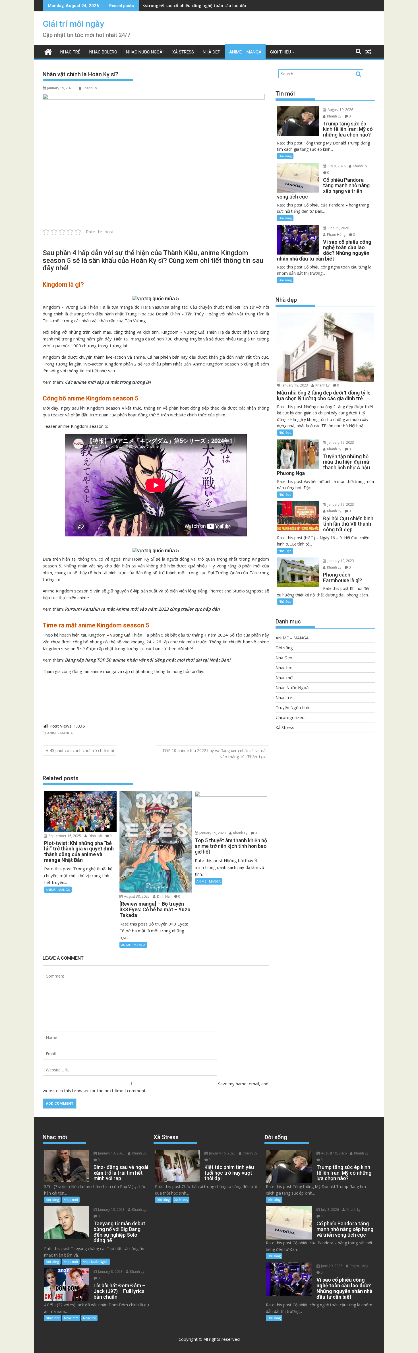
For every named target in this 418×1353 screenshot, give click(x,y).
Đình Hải (95, 835)
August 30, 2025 (136, 896)
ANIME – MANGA (245, 52)
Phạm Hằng (335, 234)
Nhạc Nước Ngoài (145, 52)
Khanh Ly (90, 88)
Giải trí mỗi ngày (73, 24)
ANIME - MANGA (60, 733)
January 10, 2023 (111, 1209)
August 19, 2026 (340, 109)
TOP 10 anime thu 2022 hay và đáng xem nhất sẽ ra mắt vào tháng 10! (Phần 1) (214, 753)
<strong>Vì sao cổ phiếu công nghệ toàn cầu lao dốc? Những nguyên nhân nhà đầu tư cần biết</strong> (247, 5)
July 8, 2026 (336, 166)
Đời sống (285, 156)
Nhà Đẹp (211, 52)
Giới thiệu (280, 52)
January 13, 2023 (111, 1153)
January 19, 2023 (212, 833)
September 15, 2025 (64, 835)
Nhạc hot (284, 667)
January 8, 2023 (110, 1271)
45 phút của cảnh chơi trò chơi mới (82, 750)
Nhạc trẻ (70, 52)
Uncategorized (290, 717)
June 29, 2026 (338, 228)
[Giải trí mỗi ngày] (48, 51)
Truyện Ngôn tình (292, 707)
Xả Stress (183, 52)
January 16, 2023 (221, 1153)
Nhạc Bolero (103, 52)
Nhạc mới (284, 677)
